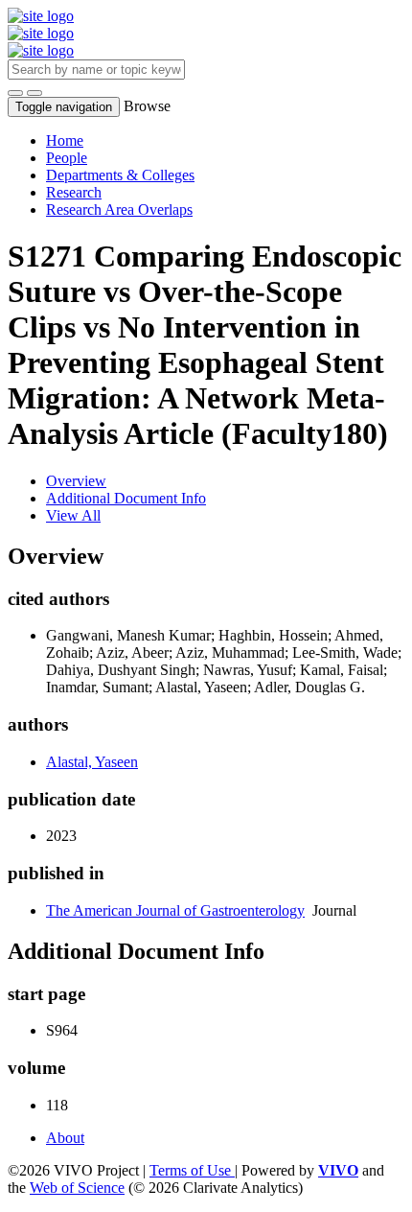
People (66, 158)
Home (64, 140)
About (65, 1138)
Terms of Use (192, 1170)
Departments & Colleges (120, 175)
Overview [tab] (76, 481)
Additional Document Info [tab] (126, 498)
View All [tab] (73, 515)
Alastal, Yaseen (92, 762)
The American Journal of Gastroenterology (175, 910)
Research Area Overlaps (119, 209)
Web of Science (77, 1187)
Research (74, 192)
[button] (15, 93)
